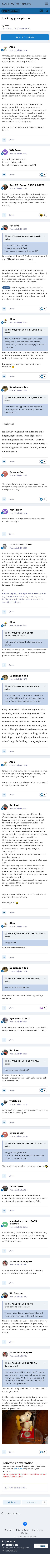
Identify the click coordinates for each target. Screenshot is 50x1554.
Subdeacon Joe (13, 636)
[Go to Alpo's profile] (5, 48)
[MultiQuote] (4, 140)
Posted (18, 50)
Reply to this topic (25, 37)
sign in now (19, 1469)
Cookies (25, 1533)
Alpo (7, 26)
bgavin (37, 236)
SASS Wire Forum (16, 4)
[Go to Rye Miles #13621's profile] (5, 1020)
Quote (12, 140)
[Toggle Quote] (6, 236)
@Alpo (6, 288)
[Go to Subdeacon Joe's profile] (5, 389)
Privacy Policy (23, 1530)
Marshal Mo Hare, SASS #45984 (23, 1222)
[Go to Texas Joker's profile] (5, 1188)
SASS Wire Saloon (23, 28)
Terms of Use (11, 1550)
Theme (8, 1530)
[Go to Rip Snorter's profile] (5, 1295)
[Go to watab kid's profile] (5, 1103)
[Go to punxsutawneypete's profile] (5, 1263)
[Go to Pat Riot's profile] (5, 227)
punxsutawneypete (15, 1307)
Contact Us (37, 1530)
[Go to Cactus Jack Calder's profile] (5, 546)
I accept (41, 1546)
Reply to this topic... (17, 1488)
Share (12, 1502)
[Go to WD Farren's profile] (5, 152)
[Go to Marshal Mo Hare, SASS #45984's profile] (5, 1224)
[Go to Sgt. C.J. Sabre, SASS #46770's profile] (5, 187)
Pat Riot (37, 330)
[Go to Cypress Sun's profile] (5, 474)
